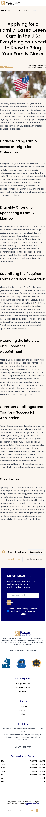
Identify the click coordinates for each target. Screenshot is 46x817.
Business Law (36, 552)
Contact (23, 710)
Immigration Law (21, 10)
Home (3, 10)
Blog (10, 10)
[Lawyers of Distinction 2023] (23, 663)
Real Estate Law (34, 559)
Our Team (23, 706)
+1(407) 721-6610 (23, 747)
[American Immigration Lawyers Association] (7, 663)
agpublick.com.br (32, 804)
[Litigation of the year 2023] (38, 663)
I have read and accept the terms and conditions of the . (23, 611)
